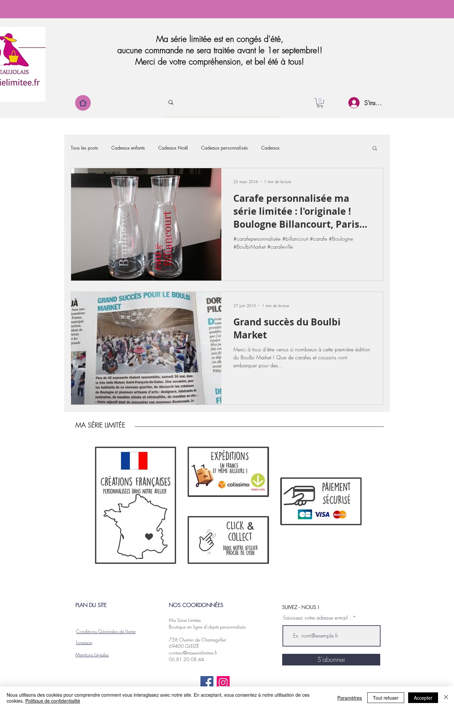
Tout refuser (385, 697)
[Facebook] (206, 682)
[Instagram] (223, 682)
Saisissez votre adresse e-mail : (317, 617)
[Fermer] (446, 698)
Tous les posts (84, 148)
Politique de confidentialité (52, 700)
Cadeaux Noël (173, 148)
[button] (320, 103)
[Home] (83, 103)
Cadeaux (270, 148)
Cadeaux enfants (128, 148)
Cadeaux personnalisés (224, 148)
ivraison (85, 642)
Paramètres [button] (349, 697)
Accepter (423, 697)
